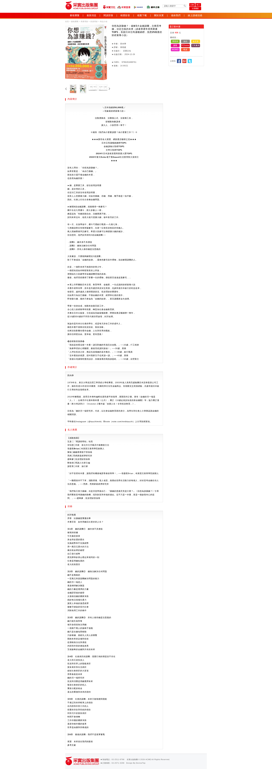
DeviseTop (140, 763)
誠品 (185, 41)
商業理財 (84, 22)
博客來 (175, 41)
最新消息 (91, 15)
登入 (198, 5)
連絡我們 (176, 15)
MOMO (175, 49)
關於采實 (159, 15)
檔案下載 (142, 15)
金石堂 (196, 41)
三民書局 (196, 45)
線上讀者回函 (195, 15)
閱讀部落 (108, 15)
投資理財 (94, 22)
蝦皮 (185, 49)
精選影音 (125, 15)
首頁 (67, 22)
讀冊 (175, 45)
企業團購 (195, 8)
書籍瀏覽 (74, 15)
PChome (185, 45)
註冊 (192, 5)
